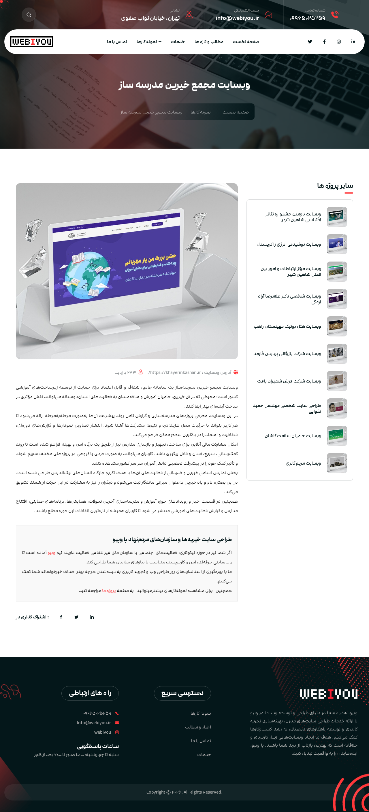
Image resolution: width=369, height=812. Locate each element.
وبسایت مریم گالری (303, 463)
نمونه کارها (147, 42)
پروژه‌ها (109, 591)
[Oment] (31, 41)
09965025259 (307, 18)
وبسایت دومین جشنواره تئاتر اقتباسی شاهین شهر (293, 217)
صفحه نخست (246, 42)
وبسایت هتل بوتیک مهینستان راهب (287, 326)
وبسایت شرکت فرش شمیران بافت (289, 381)
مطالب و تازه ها (209, 42)
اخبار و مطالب (198, 727)
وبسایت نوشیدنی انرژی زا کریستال (289, 244)
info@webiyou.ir (237, 18)
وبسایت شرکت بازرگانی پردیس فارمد (287, 354)
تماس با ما (117, 42)
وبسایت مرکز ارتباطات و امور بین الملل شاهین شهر (291, 271)
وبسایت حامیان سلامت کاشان (293, 436)
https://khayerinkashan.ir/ (175, 372)
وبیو (51, 553)
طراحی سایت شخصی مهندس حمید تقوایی (287, 408)
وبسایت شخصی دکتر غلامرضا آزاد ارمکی (289, 299)
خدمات (178, 42)
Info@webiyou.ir (94, 723)
